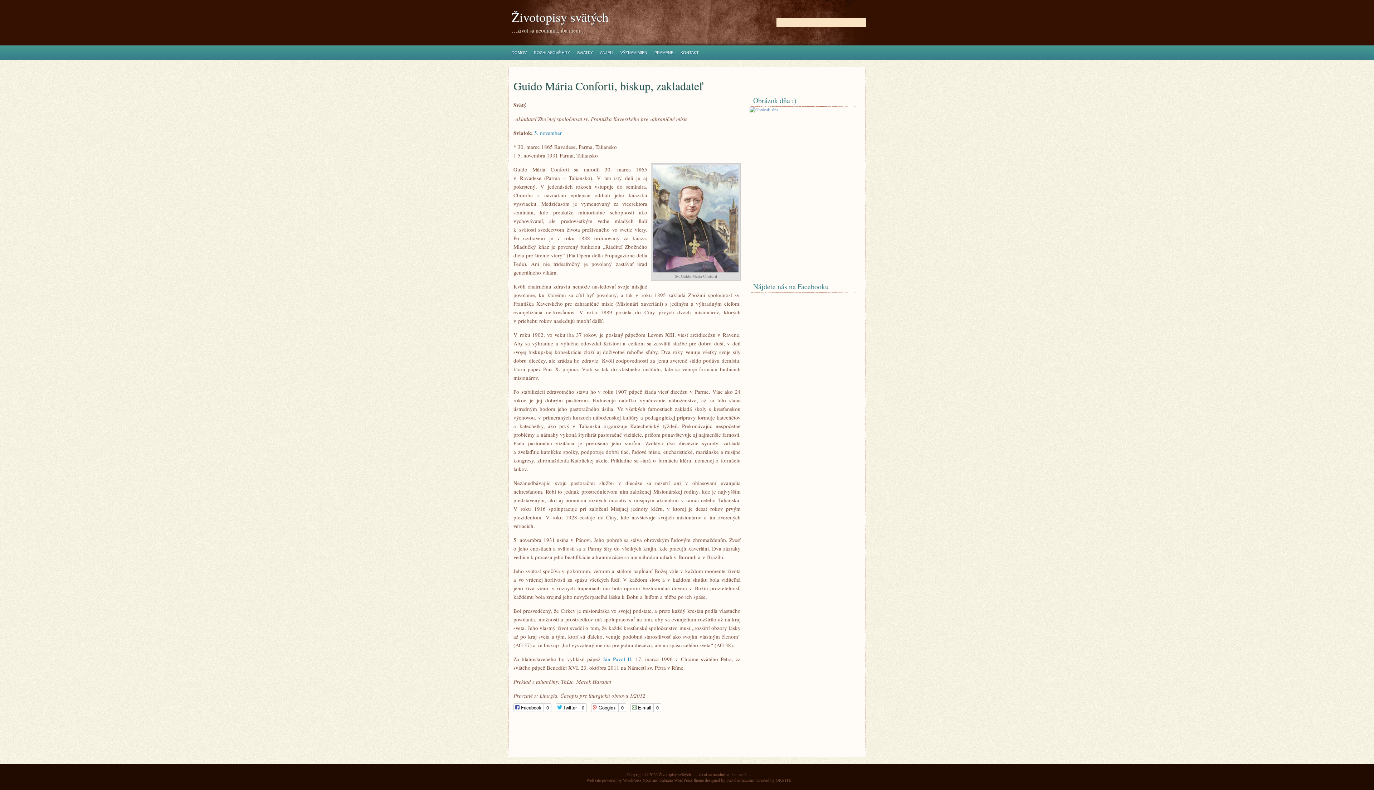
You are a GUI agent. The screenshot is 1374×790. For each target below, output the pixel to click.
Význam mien (633, 52)
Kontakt (690, 52)
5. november (548, 132)
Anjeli (606, 52)
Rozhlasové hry (552, 52)
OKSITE (783, 780)
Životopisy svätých (560, 17)
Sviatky (585, 52)
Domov (519, 52)
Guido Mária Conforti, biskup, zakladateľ (607, 85)
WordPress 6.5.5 (637, 780)
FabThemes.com (740, 780)
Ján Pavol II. (618, 659)
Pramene (663, 52)
